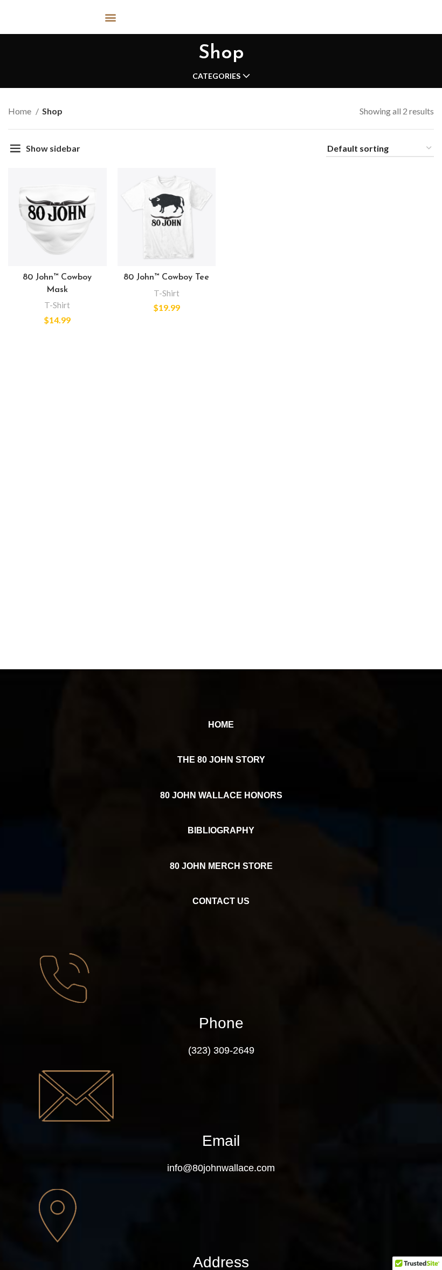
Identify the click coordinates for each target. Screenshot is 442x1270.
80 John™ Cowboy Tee (166, 277)
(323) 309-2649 (221, 1050)
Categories (216, 76)
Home (20, 111)
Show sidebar (53, 148)
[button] (111, 17)
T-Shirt (57, 305)
